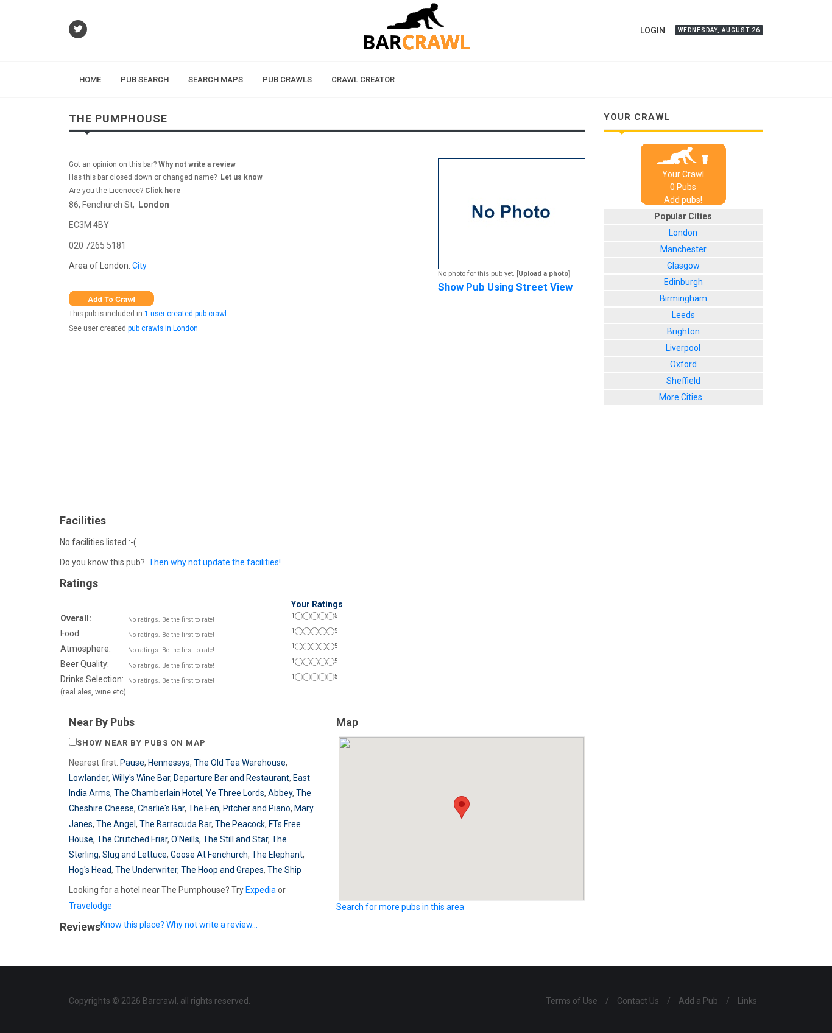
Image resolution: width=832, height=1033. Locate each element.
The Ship (284, 870)
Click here (162, 190)
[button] (462, 807)
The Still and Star (235, 839)
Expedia (260, 890)
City (139, 265)
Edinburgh (683, 282)
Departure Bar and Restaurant (231, 778)
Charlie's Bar (161, 808)
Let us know (241, 177)
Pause (132, 762)
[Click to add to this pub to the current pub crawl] (111, 298)
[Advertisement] (327, 421)
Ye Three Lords (235, 793)
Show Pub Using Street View (505, 287)
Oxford (683, 364)
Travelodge (90, 906)
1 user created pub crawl (185, 313)
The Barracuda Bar (175, 824)
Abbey (280, 793)
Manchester (683, 249)
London (153, 205)
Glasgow (683, 265)
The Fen (203, 808)
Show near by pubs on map (141, 742)
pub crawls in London (163, 328)
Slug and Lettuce (134, 854)
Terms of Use (572, 1001)
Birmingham (683, 298)
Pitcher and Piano (257, 808)
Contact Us (638, 1001)
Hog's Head (90, 870)
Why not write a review (196, 164)
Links (747, 1001)
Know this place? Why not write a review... (179, 924)
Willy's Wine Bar (141, 778)
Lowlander (88, 778)
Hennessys (169, 762)
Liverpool (683, 348)
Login (652, 30)
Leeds (683, 315)
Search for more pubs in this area (400, 907)
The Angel (116, 824)
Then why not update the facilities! (215, 562)
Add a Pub (698, 1001)
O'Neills (185, 839)
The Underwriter (146, 870)
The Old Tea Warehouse (240, 762)
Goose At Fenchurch (209, 854)
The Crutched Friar (132, 839)
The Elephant (277, 854)
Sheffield (683, 381)
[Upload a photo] (543, 274)
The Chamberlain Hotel (158, 793)
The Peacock (240, 824)
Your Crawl (683, 174)
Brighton (683, 331)
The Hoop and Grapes (222, 870)
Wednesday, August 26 (719, 30)
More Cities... (683, 397)
